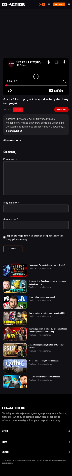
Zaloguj (59, 4)
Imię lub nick (11, 202)
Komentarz (10, 159)
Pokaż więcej (14, 131)
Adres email (10, 219)
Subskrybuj (61, 109)
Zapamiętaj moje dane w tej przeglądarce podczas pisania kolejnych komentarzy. (35, 237)
